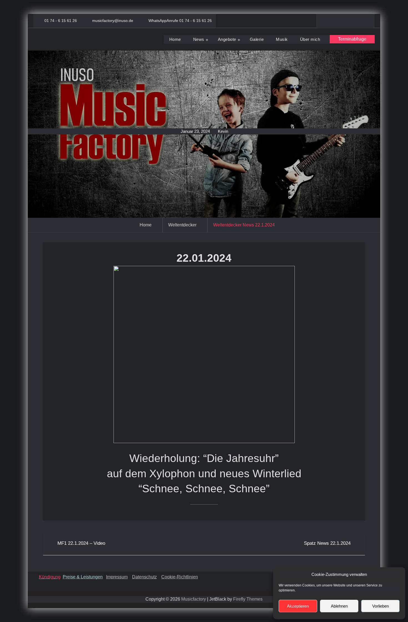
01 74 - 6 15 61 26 (60, 20)
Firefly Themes (248, 599)
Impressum (117, 576)
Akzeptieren (298, 606)
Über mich (310, 39)
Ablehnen (339, 606)
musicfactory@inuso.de (112, 20)
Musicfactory (193, 599)
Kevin (223, 131)
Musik (282, 39)
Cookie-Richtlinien (179, 576)
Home (175, 39)
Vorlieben (380, 606)
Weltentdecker (182, 225)
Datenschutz (144, 576)
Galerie (257, 39)
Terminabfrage (352, 39)
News (198, 39)
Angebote (227, 39)
